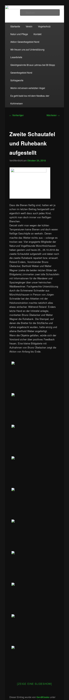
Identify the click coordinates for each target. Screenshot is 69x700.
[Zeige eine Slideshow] (34, 684)
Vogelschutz (44, 26)
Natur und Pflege (19, 34)
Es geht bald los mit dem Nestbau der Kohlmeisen (29, 99)
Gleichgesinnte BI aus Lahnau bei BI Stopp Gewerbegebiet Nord (32, 68)
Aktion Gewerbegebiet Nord (24, 41)
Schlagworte (16, 80)
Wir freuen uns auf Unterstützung (27, 49)
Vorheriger (16, 115)
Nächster (53, 115)
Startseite (15, 26)
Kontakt (37, 34)
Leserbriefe (16, 57)
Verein (29, 26)
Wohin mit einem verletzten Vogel (27, 88)
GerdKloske (42, 697)
